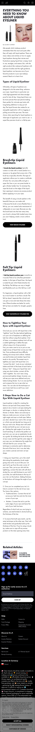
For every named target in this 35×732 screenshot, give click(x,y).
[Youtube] (26, 567)
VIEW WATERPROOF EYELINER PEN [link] (17, 314)
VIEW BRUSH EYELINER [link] (17, 225)
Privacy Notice (7, 607)
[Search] (25, 3)
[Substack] (20, 573)
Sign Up (17, 600)
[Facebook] (20, 567)
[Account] (28, 3)
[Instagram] (9, 567)
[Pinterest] (15, 567)
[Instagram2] (3, 579)
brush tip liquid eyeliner (13, 168)
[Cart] (32, 3)
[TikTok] (3, 567)
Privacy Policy (19, 608)
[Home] (6, 2)
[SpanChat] (9, 573)
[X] (3, 573)
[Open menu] (2, 3)
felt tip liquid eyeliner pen (13, 275)
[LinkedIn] (15, 573)
